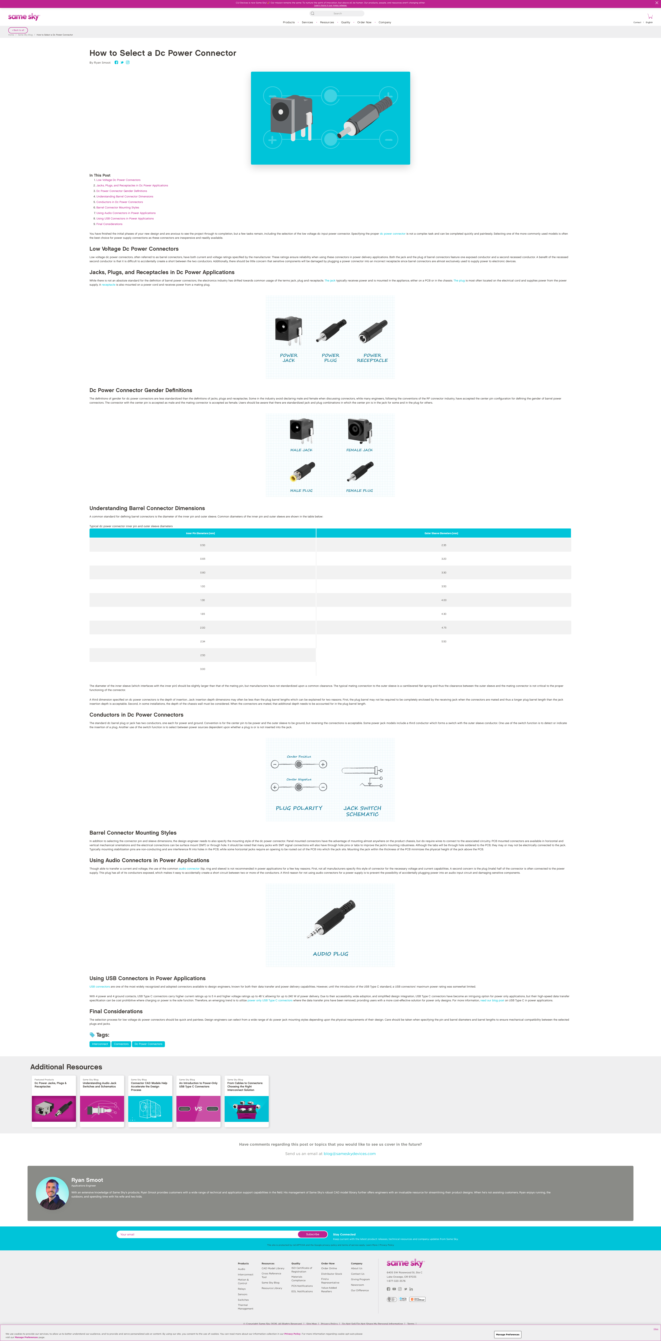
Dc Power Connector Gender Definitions (121, 191)
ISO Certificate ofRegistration (301, 1270)
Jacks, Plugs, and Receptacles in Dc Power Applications (132, 185)
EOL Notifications (302, 1291)
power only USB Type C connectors (270, 1000)
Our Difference (360, 1290)
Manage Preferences (26, 1337)
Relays (242, 1288)
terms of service (350, 1245)
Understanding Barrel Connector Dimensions (124, 196)
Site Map (311, 1323)
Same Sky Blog (25, 35)
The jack (330, 280)
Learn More (371, 1245)
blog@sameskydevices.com (350, 1153)
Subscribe (312, 1234)
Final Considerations (109, 224)
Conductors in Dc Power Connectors (119, 202)
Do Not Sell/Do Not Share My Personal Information (372, 1323)
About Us (356, 1268)
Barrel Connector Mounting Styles (117, 207)
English (649, 22)
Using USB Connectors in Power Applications (125, 218)
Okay (656, 1329)
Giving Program (360, 1279)
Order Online (329, 1268)
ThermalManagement (245, 1307)
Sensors (242, 1294)
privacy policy (329, 1245)
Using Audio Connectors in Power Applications (126, 213)
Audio (241, 1269)
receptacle (108, 285)
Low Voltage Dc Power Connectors (118, 180)
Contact (637, 22)
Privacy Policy (387, 1245)
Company (385, 22)
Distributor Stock (331, 1273)
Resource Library (272, 1288)
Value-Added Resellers (329, 1289)
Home (11, 35)
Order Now (364, 22)
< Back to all (18, 30)
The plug (459, 280)
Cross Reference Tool (271, 1275)
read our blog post (492, 1000)
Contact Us (357, 1273)
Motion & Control (243, 1281)
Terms (410, 1323)
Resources (327, 22)
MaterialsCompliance (298, 1278)
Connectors (121, 1044)
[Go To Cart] (649, 17)
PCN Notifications (302, 1286)
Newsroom (357, 1284)
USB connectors (100, 986)
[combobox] (336, 13)
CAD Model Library (273, 1268)
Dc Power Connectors (148, 1044)
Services (307, 22)
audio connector (189, 868)
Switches (243, 1299)
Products (289, 22)
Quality (345, 22)
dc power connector (393, 234)
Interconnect (100, 1044)
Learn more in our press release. (330, 5)
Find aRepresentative (330, 1281)
